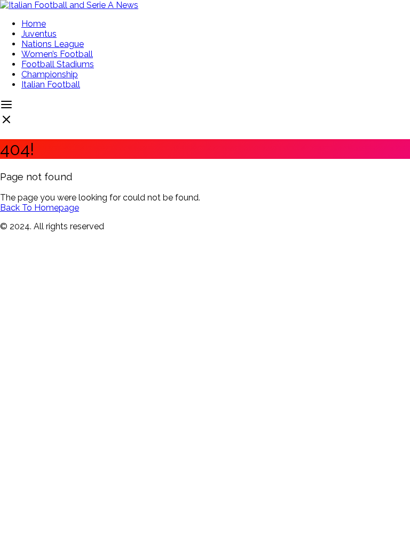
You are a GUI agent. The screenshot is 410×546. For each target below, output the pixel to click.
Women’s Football (57, 54)
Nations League (52, 44)
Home (33, 24)
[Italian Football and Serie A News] (69, 5)
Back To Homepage (39, 208)
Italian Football (50, 84)
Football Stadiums (57, 64)
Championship (49, 74)
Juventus (39, 34)
